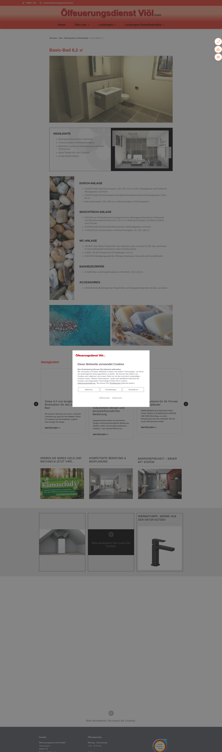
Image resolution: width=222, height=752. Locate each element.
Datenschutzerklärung (86, 383)
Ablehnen (89, 389)
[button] (218, 41)
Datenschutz (104, 398)
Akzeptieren (133, 390)
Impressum (117, 398)
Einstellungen (110, 390)
